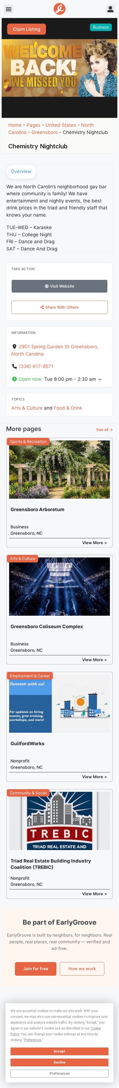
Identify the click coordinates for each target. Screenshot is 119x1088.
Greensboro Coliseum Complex (47, 626)
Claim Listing (26, 29)
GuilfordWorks (28, 743)
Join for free (35, 968)
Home (15, 125)
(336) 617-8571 (36, 366)
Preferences (60, 1074)
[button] (8, 9)
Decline (59, 1062)
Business (101, 27)
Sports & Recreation (28, 441)
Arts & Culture (27, 408)
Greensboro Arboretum (37, 509)
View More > (94, 542)
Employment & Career (30, 675)
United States (60, 125)
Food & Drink (68, 408)
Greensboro (45, 132)
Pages (33, 125)
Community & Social (28, 792)
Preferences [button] (33, 1040)
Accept (59, 1051)
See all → (104, 429)
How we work (82, 968)
